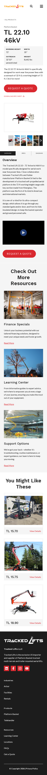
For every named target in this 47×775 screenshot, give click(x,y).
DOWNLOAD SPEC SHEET (13, 96)
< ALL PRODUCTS (10, 20)
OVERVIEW (7, 153)
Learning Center (11, 735)
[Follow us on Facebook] (13, 668)
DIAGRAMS (39, 153)
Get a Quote (9, 754)
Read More (9, 343)
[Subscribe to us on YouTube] (27, 668)
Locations (8, 742)
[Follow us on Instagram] (20, 668)
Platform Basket (11, 714)
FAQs (6, 748)
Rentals (7, 698)
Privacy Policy (32, 768)
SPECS (23, 153)
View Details (35, 531)
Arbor (6, 686)
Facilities (8, 692)
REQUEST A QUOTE (20, 88)
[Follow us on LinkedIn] (6, 668)
